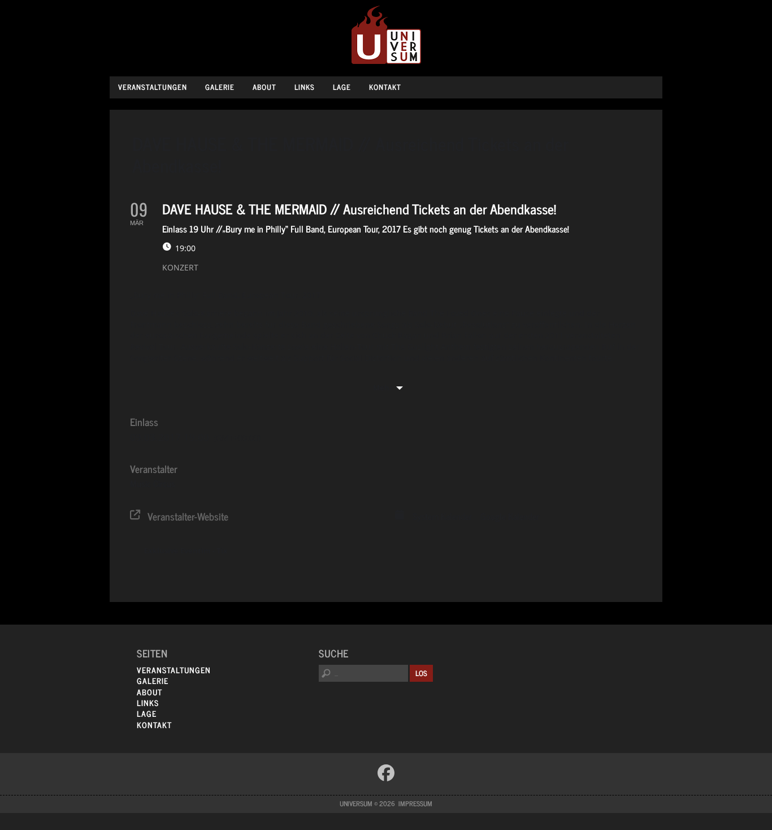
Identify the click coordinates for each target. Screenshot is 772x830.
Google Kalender (509, 516)
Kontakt (385, 87)
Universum (386, 35)
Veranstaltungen (152, 87)
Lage (342, 87)
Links (304, 87)
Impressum (415, 803)
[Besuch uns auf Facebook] (386, 772)
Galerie (220, 87)
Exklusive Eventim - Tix (186, 550)
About (264, 87)
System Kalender (442, 516)
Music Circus (152, 483)
